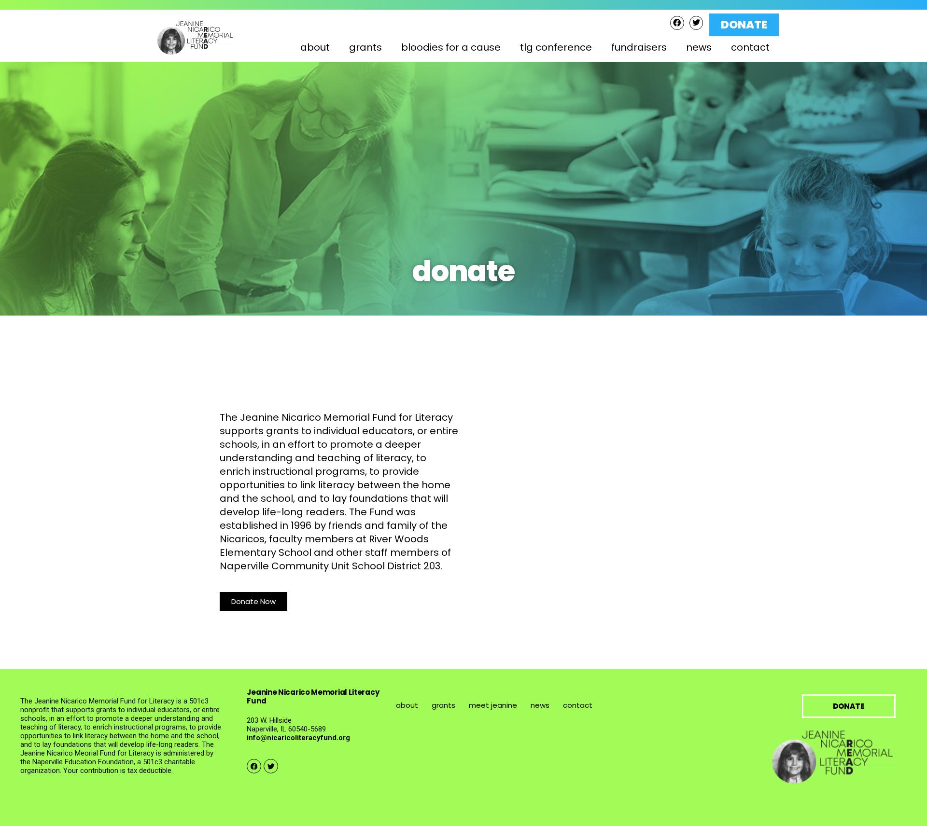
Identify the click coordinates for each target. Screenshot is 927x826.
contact (577, 705)
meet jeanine (493, 705)
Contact (750, 47)
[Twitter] (696, 23)
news (699, 47)
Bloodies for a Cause (451, 47)
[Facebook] (677, 23)
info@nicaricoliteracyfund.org (298, 737)
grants (443, 705)
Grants (365, 47)
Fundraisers (639, 47)
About (315, 47)
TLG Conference (556, 47)
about (407, 705)
